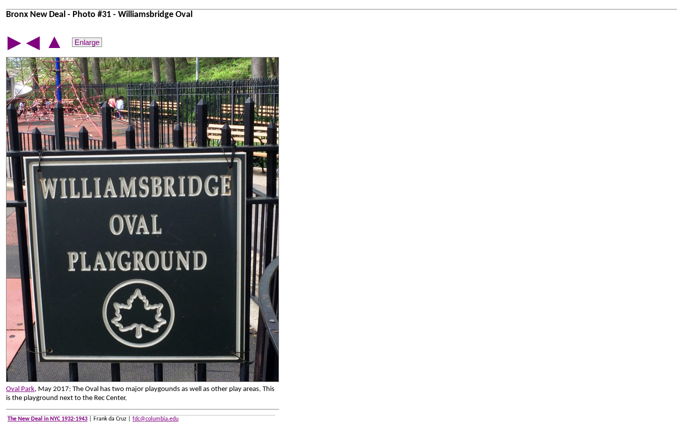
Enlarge (87, 42)
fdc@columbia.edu (155, 419)
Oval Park (20, 389)
